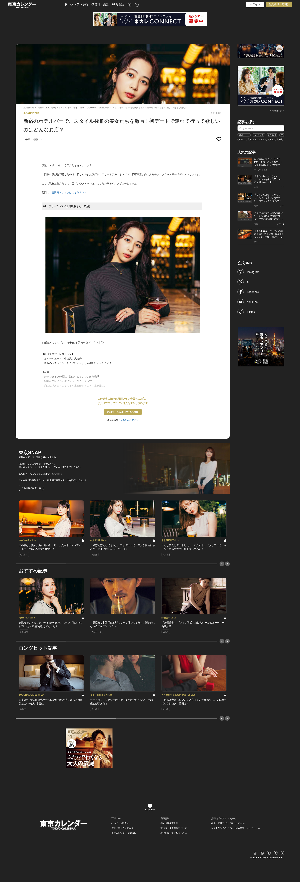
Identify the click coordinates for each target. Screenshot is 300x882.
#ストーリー (244, 134)
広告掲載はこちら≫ (277, 111)
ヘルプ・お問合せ (120, 823)
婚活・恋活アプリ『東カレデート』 (228, 823)
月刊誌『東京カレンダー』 (224, 818)
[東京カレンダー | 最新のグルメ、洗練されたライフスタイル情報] (36, 5)
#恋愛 (283, 134)
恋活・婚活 (101, 4)
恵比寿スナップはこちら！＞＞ (69, 192)
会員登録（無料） (279, 4)
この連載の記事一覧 (31, 488)
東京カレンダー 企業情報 (123, 833)
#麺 (280, 139)
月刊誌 (119, 4)
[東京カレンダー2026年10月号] (89, 747)
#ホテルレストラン (258, 139)
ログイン (255, 4)
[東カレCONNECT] (150, 19)
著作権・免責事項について (173, 828)
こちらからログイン (128, 420)
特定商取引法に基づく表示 (173, 833)
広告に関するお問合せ (122, 828)
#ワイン (242, 139)
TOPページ (116, 818)
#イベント (272, 134)
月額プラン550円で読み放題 (123, 412)
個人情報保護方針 (169, 823)
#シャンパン (258, 134)
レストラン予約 (77, 4)
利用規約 (164, 818)
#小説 (272, 139)
